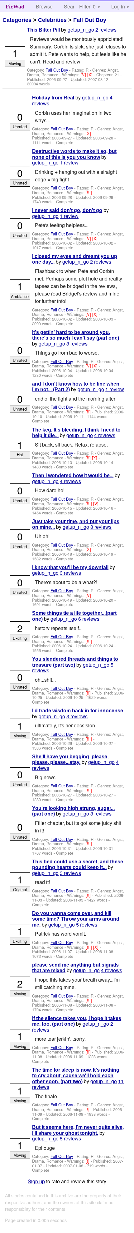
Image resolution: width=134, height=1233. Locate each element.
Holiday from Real (53, 97)
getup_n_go (81, 29)
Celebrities (52, 20)
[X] (90, 75)
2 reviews (106, 29)
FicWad (15, 6)
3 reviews (77, 343)
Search (72, 6)
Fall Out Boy (89, 20)
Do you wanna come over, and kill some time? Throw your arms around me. (75, 919)
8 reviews (101, 526)
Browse (44, 6)
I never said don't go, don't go (67, 210)
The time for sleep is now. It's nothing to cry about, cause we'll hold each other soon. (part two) (75, 1075)
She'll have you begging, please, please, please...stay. (70, 759)
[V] (84, 75)
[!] (88, 1109)
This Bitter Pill (43, 30)
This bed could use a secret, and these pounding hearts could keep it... (77, 864)
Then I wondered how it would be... (72, 475)
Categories (16, 20)
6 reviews (88, 618)
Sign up (36, 1181)
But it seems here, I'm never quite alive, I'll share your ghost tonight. (78, 1129)
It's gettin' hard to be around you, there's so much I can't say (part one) (75, 335)
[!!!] (89, 192)
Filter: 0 (87, 6)
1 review (69, 162)
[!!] (89, 412)
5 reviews (86, 924)
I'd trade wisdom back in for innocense (77, 710)
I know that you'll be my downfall (70, 567)
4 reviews (104, 435)
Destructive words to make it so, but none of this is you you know (74, 154)
